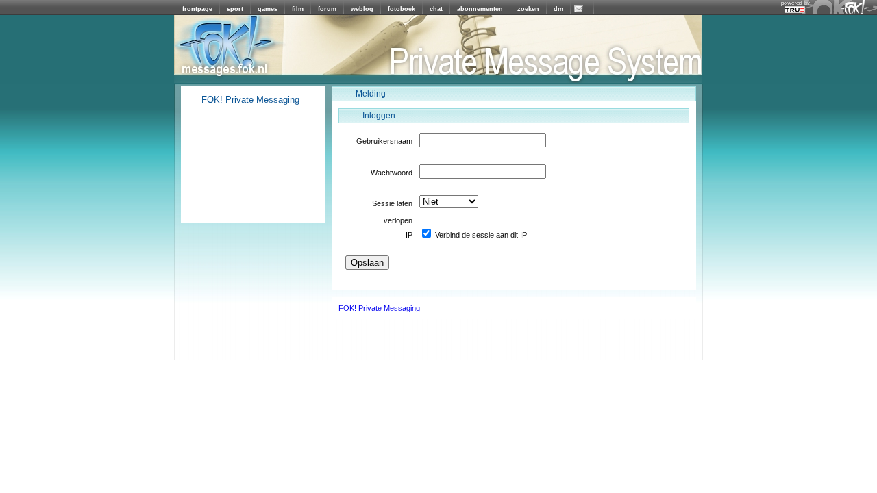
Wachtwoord (391, 172)
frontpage (197, 8)
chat (436, 8)
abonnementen (480, 8)
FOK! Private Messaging (379, 308)
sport (235, 8)
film (298, 8)
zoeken (528, 8)
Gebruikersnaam (384, 141)
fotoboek (401, 8)
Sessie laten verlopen (392, 205)
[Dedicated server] (795, 10)
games (267, 8)
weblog (362, 8)
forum (327, 8)
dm (558, 8)
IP (409, 235)
